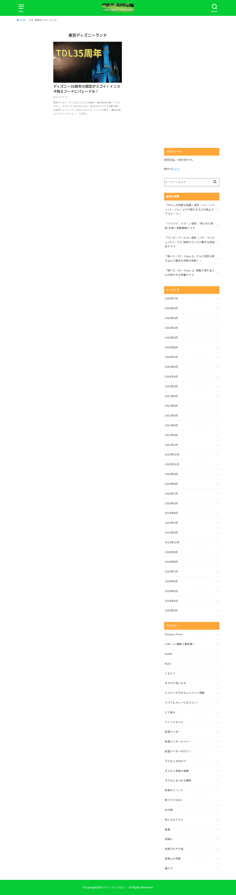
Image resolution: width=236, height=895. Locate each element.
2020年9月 (171, 474)
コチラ (176, 168)
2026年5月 (171, 308)
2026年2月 (171, 318)
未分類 (169, 809)
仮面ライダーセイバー (178, 741)
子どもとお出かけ (175, 761)
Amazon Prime (174, 634)
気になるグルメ (174, 819)
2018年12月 (172, 542)
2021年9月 (171, 396)
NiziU (168, 663)
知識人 (169, 839)
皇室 (167, 829)
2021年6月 (171, 405)
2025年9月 (171, 337)
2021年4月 (171, 425)
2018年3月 (171, 610)
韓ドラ (169, 868)
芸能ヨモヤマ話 (174, 848)
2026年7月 (171, 298)
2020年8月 (171, 483)
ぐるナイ (170, 673)
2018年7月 (171, 571)
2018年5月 (171, 591)
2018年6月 (171, 581)
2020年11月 (172, 464)
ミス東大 (170, 712)
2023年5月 (171, 386)
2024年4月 (171, 376)
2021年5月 (171, 415)
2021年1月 (171, 444)
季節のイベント (174, 790)
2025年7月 (171, 357)
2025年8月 (171, 347)
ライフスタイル (174, 722)
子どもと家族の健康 (177, 770)
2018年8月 (171, 561)
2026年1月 (171, 327)
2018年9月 (171, 552)
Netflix (168, 653)
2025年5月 (171, 366)
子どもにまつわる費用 (178, 780)
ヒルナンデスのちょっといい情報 (184, 692)
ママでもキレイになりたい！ (182, 702)
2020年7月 (171, 493)
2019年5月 (171, 532)
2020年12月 (172, 454)
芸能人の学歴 (173, 858)
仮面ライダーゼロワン (178, 751)
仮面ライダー (173, 731)
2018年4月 (171, 600)
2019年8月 (171, 513)
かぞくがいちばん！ (115, 887)
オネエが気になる (175, 683)
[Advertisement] (191, 86)
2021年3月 (171, 435)
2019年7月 (171, 522)
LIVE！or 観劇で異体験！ (180, 644)
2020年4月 (171, 503)
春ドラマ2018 (173, 800)
